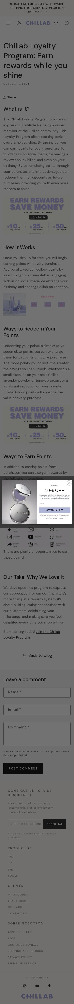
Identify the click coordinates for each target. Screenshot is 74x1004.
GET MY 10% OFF (54, 510)
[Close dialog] (69, 483)
